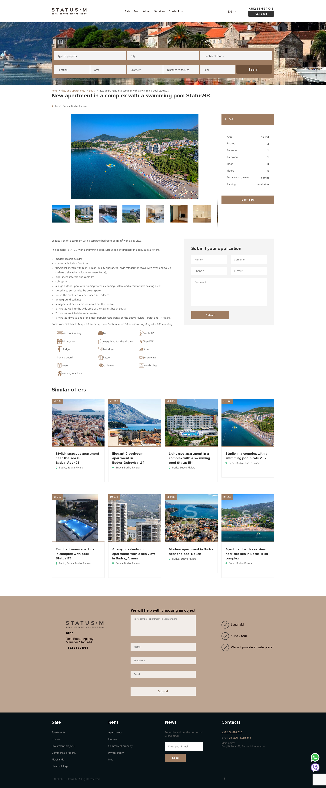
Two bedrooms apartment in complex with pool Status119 (77, 553)
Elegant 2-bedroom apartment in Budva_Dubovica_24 (128, 458)
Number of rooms (214, 56)
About (147, 11)
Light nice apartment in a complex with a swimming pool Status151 (189, 458)
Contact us (176, 11)
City (133, 56)
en (230, 12)
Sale (127, 11)
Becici (58, 106)
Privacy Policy (116, 752)
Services (159, 11)
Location (63, 70)
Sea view (136, 70)
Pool (206, 70)
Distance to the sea (178, 70)
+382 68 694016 (77, 647)
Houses (56, 739)
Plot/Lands (58, 759)
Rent (137, 11)
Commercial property (64, 752)
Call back (261, 13)
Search (254, 69)
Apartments (58, 732)
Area (96, 70)
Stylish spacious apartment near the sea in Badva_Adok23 (77, 458)
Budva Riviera (79, 106)
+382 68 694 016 (231, 732)
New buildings (60, 766)
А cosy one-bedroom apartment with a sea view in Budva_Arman (133, 553)
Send (175, 757)
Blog (110, 759)
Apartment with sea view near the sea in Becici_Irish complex (246, 553)
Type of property (67, 56)
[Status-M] (69, 10)
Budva (66, 106)
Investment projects (63, 746)
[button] (134, 156)
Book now (247, 199)
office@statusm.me (240, 737)
